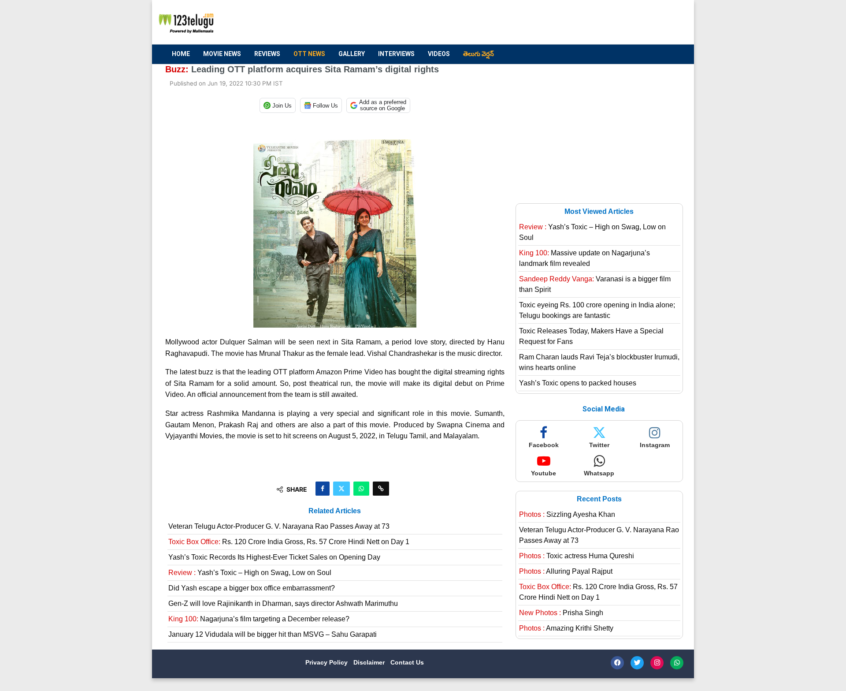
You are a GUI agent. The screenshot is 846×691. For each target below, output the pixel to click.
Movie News (222, 53)
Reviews (267, 53)
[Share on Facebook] (322, 489)
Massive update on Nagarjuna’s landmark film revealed (584, 258)
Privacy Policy (327, 662)
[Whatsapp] (676, 662)
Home (181, 53)
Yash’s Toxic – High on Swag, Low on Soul (249, 572)
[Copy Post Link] (381, 489)
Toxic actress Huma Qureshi (576, 556)
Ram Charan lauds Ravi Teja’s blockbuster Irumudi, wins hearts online (599, 362)
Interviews (396, 53)
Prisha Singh (561, 612)
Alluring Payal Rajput (565, 571)
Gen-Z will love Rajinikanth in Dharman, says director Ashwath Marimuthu (283, 603)
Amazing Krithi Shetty (566, 628)
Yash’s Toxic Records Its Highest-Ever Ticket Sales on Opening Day (274, 557)
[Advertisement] (520, 22)
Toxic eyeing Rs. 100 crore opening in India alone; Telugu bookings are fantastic (597, 310)
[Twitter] (637, 662)
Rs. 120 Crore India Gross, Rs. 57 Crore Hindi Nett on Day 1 (288, 541)
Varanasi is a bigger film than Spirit (595, 284)
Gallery (351, 53)
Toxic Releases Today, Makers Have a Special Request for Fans (591, 336)
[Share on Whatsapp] (361, 489)
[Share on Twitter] (341, 489)
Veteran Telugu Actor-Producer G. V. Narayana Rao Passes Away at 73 (279, 526)
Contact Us (407, 662)
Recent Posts (599, 499)
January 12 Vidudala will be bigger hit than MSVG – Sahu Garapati (272, 634)
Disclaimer (369, 662)
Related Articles (334, 511)
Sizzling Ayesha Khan (567, 514)
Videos (439, 53)
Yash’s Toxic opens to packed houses (577, 383)
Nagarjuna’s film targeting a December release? (258, 619)
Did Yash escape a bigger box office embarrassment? (251, 588)
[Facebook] (617, 662)
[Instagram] (657, 662)
